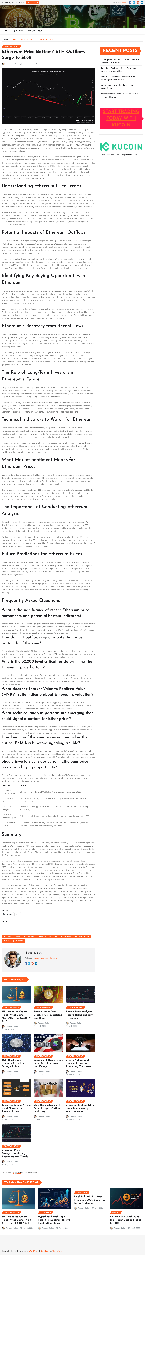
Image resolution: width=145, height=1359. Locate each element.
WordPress (34, 1251)
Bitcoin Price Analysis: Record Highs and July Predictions (79, 1014)
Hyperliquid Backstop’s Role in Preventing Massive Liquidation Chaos (54, 1220)
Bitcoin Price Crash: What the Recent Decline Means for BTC (125, 1220)
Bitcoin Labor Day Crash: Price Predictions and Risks (48, 1014)
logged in (17, 1172)
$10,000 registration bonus (28, 31)
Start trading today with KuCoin (121, 118)
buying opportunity (12, 936)
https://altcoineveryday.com (45, 958)
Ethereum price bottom (14, 940)
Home (7, 31)
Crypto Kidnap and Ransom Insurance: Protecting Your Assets (79, 1063)
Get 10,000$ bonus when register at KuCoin (118, 155)
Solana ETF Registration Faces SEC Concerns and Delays (48, 1063)
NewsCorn (44, 1251)
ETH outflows (46, 936)
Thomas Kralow (12, 64)
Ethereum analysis (64, 936)
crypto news (30, 936)
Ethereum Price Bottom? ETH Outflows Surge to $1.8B (32, 39)
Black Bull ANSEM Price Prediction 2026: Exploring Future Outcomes (89, 1200)
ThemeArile (57, 1251)
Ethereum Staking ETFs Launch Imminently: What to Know (80, 1108)
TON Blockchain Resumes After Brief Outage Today (14, 1063)
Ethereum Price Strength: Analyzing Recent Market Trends (15, 1153)
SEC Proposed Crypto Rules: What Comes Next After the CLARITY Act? (16, 1220)
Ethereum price (83, 936)
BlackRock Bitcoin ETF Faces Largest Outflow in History (47, 1108)
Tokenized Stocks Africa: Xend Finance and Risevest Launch (16, 1108)
